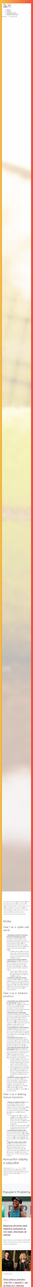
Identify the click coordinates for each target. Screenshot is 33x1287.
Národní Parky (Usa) (12, 14)
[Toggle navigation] (9, 5)
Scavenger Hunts (11, 13)
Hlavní (8, 9)
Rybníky (9, 11)
